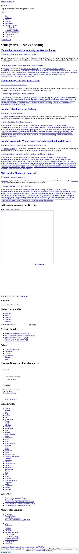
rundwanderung (6, 165)
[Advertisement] (39, 281)
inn (65, 161)
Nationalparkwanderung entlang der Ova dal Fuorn (28, 50)
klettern (28, 195)
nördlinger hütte (32, 131)
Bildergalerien (9, 34)
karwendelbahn (66, 193)
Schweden (8, 460)
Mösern (44, 150)
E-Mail (6, 370)
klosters (3, 101)
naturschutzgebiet (10, 443)
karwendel (57, 193)
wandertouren (43, 135)
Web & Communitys (11, 32)
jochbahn (49, 129)
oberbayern (63, 195)
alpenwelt (37, 191)
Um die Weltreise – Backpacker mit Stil (18, 505)
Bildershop (8, 18)
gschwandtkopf (45, 161)
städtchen (19, 199)
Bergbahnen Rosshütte (11, 117)
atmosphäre (44, 191)
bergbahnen (43, 127)
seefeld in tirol (17, 133)
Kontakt (7, 353)
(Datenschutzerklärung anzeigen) (43, 550)
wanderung (44, 74)
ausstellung (58, 191)
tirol (25, 135)
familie (30, 99)
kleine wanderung (58, 129)
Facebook (8, 319)
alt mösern (25, 159)
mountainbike (33, 101)
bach (41, 70)
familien (36, 99)
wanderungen (67, 199)
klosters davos (11, 101)
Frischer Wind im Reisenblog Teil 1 (16, 341)
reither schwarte (68, 131)
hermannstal (34, 129)
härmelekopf (25, 129)
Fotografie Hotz (10, 516)
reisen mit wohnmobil (12, 456)
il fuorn (11, 72)
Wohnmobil (9, 486)
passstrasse (60, 72)
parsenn (72, 101)
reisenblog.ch (5, 5)
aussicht (3, 99)
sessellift (58, 165)
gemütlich (36, 161)
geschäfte (42, 193)
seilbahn (34, 103)
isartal (51, 193)
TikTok (7, 315)
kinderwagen (10, 163)
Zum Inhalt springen (7, 2)
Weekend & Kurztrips (12, 31)
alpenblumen (35, 70)
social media (9, 467)
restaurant (74, 72)
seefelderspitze (61, 133)
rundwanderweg (17, 165)
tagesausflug (9, 469)
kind (72, 161)
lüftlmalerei (47, 195)
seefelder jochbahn (39, 133)
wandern (37, 74)
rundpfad (73, 163)
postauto (67, 72)
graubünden (5, 72)
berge (64, 127)
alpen (20, 127)
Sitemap (7, 357)
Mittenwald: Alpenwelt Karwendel (19, 173)
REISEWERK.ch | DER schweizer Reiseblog (20, 503)
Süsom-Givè (42, 58)
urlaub (23, 167)
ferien (14, 161)
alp (20, 70)
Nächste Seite (14, 209)
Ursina (7, 69)
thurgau (7, 471)
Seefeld (58, 150)
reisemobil (8, 450)
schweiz (3, 74)
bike (51, 159)
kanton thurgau (10, 434)
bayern (65, 191)
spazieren (4, 135)
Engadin (12, 27)
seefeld (9, 133)
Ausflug (32, 159)
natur (37, 72)
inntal (68, 161)
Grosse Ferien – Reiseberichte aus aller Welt (19, 502)
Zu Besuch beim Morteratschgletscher (17, 333)
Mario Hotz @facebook (12, 518)
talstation (20, 135)
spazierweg (13, 167)
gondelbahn (16, 129)
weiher (7, 484)
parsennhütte (14, 103)
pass (47, 72)
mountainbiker (43, 101)
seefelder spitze (50, 133)
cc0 (6, 417)
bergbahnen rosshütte (55, 127)
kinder (3, 163)
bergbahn (10, 99)
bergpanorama (18, 99)
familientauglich (45, 99)
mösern (32, 163)
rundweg (26, 165)
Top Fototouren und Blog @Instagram (17, 520)
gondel (9, 129)
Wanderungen (13, 29)
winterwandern (6, 201)
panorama (55, 101)
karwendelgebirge (6, 195)
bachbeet (47, 70)
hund (6, 430)
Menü (3, 12)
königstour (68, 129)
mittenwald (55, 195)
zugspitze (48, 167)
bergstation (70, 127)
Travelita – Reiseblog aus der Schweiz (17, 500)
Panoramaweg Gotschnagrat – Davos (20, 80)
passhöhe (53, 72)
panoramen (21, 197)
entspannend (60, 159)
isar (47, 193)
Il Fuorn (35, 60)
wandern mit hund (11, 480)
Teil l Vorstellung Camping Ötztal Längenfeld (20, 335)
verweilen (34, 199)
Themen (3, 305)
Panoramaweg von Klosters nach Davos (27, 90)
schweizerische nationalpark (16, 74)
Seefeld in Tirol (26, 117)
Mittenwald (4, 181)
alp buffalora (26, 70)
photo (7, 447)
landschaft (8, 438)
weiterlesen (22, 65)
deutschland (9, 419)
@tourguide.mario (11, 399)
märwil (7, 439)
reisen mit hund (10, 454)
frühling (7, 426)
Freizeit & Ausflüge (11, 25)
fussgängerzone (19, 193)
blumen (61, 70)
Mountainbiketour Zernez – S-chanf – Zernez (19, 337)
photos (7, 449)
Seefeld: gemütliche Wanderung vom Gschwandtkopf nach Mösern (36, 141)
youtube (7, 487)
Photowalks (9, 23)
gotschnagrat (55, 99)
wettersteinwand (39, 167)
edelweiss (68, 70)
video (7, 476)
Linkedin (8, 317)
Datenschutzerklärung (12, 349)
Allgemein (8, 36)
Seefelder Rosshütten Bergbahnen (18, 109)
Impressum (8, 351)
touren (29, 135)
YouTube (8, 313)
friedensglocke (27, 161)
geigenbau (28, 193)
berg (30, 127)
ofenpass (43, 72)
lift (28, 163)
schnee (71, 197)
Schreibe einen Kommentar (32, 201)
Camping (8, 21)
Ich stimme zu (11, 379)
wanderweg (56, 103)
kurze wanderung (20, 72)
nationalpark (31, 72)
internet (7, 432)
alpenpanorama (28, 191)
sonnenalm (65, 165)
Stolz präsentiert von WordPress (34, 547)
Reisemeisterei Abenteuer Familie (16, 498)
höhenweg (72, 99)
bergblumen (54, 70)
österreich (41, 131)
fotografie (8, 425)
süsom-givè (29, 74)
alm (20, 159)
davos (26, 99)
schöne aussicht (10, 463)
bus (54, 159)
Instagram (8, 321)
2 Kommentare (33, 75)
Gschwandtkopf (33, 150)
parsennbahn (5, 103)
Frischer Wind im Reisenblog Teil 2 (16, 339)
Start (6, 16)
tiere (6, 473)
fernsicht (3, 129)
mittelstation (13, 131)
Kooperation (9, 355)
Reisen (7, 20)
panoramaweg (64, 101)
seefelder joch (27, 133)
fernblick (4, 193)
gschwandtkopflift (57, 161)
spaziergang (5, 167)
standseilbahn (12, 135)
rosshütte (4, 133)
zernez (51, 74)
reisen (7, 452)
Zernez (71, 58)
